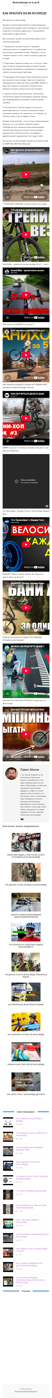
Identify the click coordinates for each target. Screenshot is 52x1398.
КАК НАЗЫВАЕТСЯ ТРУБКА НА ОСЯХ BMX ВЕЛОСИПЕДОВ (31, 1206)
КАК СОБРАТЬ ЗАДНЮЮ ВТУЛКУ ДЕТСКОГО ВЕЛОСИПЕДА (29, 1264)
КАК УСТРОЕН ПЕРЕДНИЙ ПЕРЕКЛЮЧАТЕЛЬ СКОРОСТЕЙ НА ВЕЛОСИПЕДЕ (30, 1280)
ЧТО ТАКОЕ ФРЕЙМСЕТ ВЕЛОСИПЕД (31, 1191)
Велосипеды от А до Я (26, 2)
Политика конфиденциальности (26, 1391)
